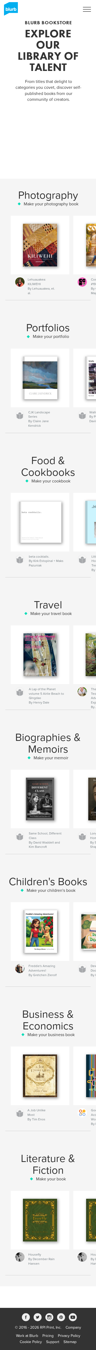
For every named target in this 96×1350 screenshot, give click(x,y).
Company (73, 1327)
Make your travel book (51, 613)
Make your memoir (51, 758)
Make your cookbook (50, 481)
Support (52, 1342)
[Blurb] (10, 11)
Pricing (48, 1335)
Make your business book (51, 1034)
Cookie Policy (31, 1342)
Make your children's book (51, 890)
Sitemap (70, 1342)
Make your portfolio (51, 336)
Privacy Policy (69, 1335)
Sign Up (66, 9)
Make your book (51, 1179)
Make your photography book (51, 204)
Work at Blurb (27, 1335)
